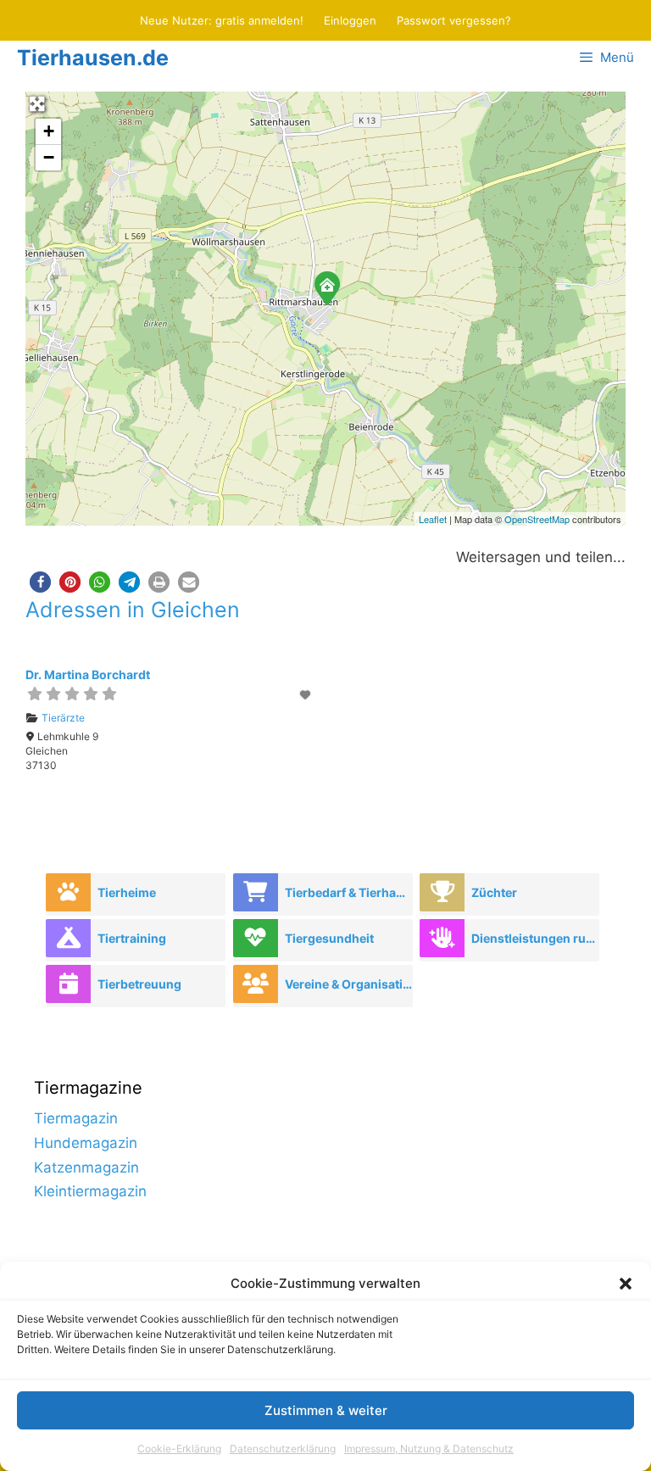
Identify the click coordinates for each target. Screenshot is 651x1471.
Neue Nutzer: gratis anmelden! (221, 20)
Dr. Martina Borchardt (87, 674)
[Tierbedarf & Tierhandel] (255, 892)
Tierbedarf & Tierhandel (349, 892)
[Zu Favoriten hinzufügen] (307, 694)
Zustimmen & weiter (325, 1410)
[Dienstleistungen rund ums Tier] (442, 938)
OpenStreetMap (537, 519)
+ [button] (48, 131)
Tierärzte (63, 717)
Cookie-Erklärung (179, 1448)
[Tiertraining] (68, 938)
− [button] (48, 157)
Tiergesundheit (329, 938)
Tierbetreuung (139, 984)
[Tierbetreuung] (68, 984)
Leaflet (433, 519)
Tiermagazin (76, 1118)
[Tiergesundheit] (255, 938)
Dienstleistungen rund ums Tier (535, 938)
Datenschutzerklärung (283, 1448)
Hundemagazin (85, 1142)
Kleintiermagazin (90, 1191)
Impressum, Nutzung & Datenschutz (429, 1448)
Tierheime (126, 892)
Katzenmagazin (86, 1167)
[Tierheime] (68, 892)
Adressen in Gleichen (132, 609)
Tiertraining (131, 938)
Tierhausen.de (93, 57)
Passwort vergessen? (454, 20)
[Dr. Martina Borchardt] (326, 287)
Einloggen (350, 20)
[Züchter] (442, 892)
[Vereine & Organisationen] (255, 984)
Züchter (494, 892)
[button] (625, 1283)
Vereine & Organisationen (349, 984)
